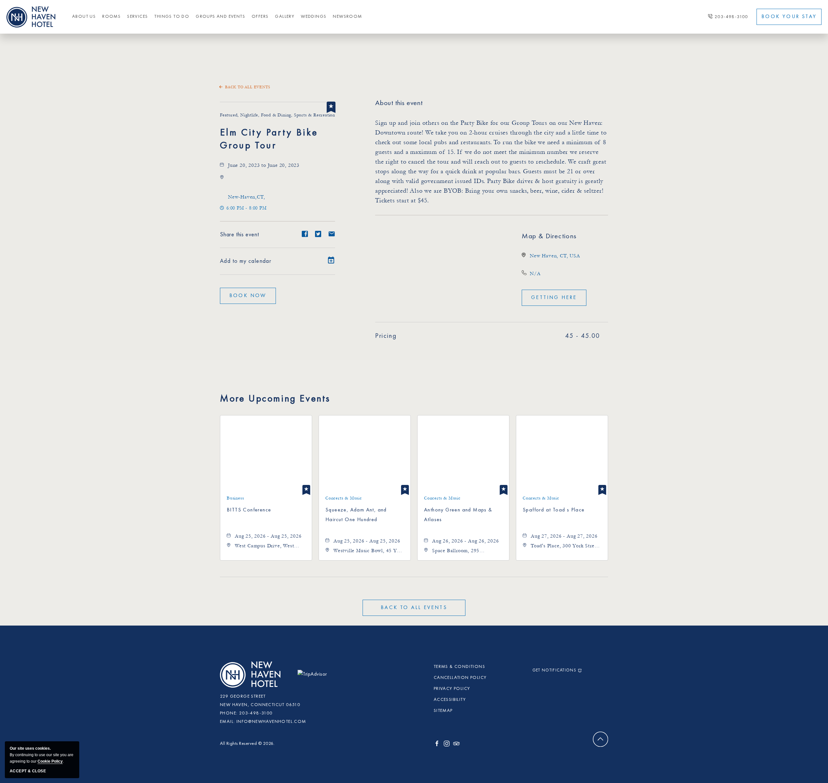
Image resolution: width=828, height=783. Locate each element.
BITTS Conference (249, 510)
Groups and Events (220, 16)
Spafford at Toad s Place (554, 510)
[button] (246, 197)
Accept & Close (28, 771)
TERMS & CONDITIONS (459, 666)
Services (137, 16)
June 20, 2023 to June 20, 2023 (264, 165)
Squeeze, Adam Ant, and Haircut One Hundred (356, 515)
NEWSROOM (347, 16)
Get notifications (554, 670)
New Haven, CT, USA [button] (555, 256)
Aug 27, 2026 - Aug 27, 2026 (564, 536)
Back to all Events (247, 87)
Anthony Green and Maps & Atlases (458, 515)
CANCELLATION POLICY (460, 677)
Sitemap (443, 710)
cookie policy (50, 761)
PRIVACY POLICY (452, 688)
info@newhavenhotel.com (271, 721)
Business (235, 498)
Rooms (111, 16)
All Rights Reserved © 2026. (247, 743)
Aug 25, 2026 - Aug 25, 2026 (268, 536)
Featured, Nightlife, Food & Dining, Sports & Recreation (277, 115)
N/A (535, 273)
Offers (260, 16)
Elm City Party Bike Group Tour (269, 139)
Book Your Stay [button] (789, 16)
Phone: (228, 713)
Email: (227, 721)
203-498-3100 (731, 17)
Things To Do (171, 16)
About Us (84, 16)
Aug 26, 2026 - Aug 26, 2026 (465, 541)
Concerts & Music (343, 498)
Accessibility (450, 699)
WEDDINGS (313, 16)
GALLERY (284, 16)
